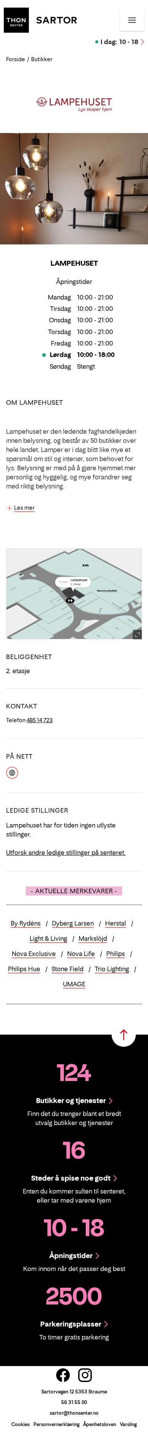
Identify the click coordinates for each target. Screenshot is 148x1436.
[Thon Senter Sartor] (40, 19)
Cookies (20, 1424)
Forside (15, 59)
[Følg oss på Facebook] (63, 1375)
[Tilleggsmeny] (132, 20)
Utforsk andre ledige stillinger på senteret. (66, 852)
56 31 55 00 (74, 1402)
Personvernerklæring (56, 1424)
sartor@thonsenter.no (74, 1413)
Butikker (41, 59)
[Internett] (12, 772)
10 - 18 (120, 42)
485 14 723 (40, 720)
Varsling (128, 1424)
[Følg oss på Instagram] (85, 1375)
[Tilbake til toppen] (124, 1034)
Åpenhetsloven (99, 1424)
